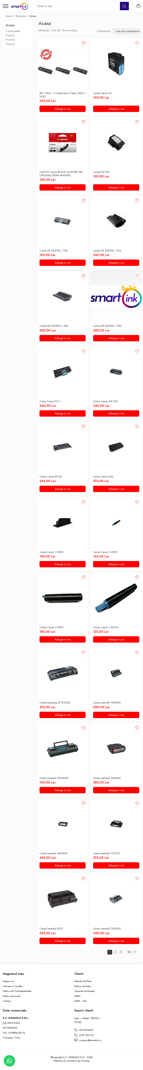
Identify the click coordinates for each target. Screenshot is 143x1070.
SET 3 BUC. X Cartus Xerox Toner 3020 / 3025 (62, 94)
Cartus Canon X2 (102, 93)
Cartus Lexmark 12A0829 (53, 853)
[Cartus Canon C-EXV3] (62, 523)
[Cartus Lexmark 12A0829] (62, 824)
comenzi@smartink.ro (89, 1040)
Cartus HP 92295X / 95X (107, 326)
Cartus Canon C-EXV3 (51, 552)
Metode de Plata (82, 981)
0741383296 (85, 1030)
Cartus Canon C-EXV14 (105, 627)
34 (129, 952)
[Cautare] (124, 6)
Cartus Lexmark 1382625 (107, 778)
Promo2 (10, 40)
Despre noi (8, 981)
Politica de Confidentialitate (17, 991)
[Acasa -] (19, 6)
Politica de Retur (82, 986)
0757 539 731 (86, 1035)
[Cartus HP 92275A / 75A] (62, 221)
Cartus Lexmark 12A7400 (107, 928)
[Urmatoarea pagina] (135, 952)
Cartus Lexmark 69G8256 (54, 778)
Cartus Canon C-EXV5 (105, 552)
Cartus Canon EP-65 (50, 476)
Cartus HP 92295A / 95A (53, 326)
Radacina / (22, 16)
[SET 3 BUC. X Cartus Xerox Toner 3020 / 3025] (62, 64)
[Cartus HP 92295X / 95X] (116, 296)
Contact (7, 1001)
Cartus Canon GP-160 (105, 401)
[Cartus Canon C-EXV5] (116, 523)
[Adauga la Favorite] (83, 43)
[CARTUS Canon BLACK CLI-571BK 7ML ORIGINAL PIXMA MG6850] (62, 142)
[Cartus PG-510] (116, 142)
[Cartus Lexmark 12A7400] (116, 899)
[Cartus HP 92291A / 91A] (116, 221)
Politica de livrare (12, 996)
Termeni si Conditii (12, 986)
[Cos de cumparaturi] (138, 6)
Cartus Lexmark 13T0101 (106, 853)
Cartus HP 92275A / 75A (53, 250)
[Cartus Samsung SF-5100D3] (62, 673)
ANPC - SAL (80, 1001)
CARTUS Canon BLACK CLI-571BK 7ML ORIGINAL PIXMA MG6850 (61, 173)
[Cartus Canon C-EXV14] (116, 598)
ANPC (77, 996)
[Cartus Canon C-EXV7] (62, 598)
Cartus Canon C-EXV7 (51, 627)
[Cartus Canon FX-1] (62, 372)
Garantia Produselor (84, 991)
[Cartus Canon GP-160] (116, 372)
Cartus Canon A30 (103, 476)
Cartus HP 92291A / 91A (107, 250)
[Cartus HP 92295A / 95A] (62, 296)
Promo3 (10, 44)
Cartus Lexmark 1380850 (107, 702)
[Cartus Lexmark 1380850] (116, 673)
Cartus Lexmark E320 (51, 928)
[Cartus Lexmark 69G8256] (62, 749)
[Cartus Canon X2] (116, 64)
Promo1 (10, 35)
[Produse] (5, 6)
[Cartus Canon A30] (116, 447)
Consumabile (13, 31)
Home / (10, 16)
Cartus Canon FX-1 (49, 401)
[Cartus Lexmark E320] (62, 899)
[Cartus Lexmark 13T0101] (116, 824)
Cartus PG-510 (101, 172)
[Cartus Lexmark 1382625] (116, 749)
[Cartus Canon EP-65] (62, 447)
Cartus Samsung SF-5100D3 (55, 702)
